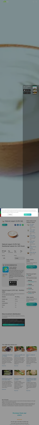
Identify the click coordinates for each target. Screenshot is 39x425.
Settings (10, 214)
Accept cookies (27, 214)
